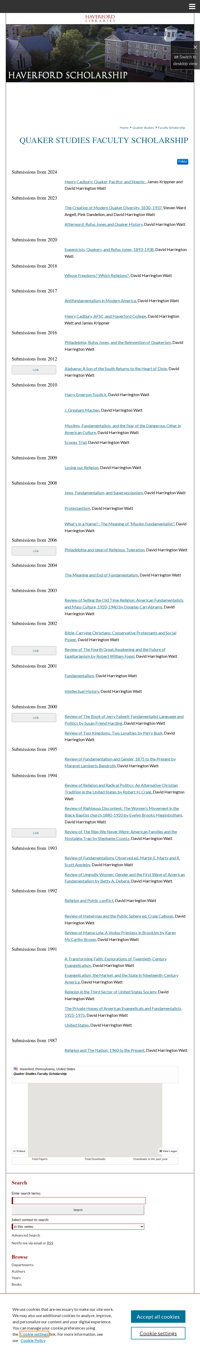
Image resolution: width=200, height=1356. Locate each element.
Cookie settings (34, 1334)
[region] (100, 1324)
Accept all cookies (158, 1316)
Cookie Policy (33, 1340)
